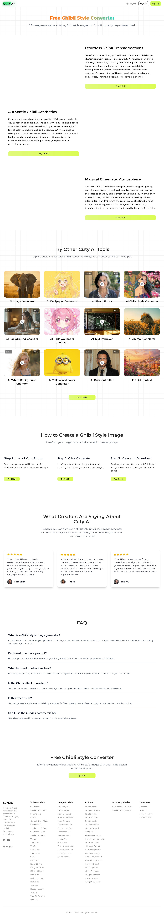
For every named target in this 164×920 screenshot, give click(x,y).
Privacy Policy (146, 814)
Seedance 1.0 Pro (37, 835)
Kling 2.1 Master (37, 871)
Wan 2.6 (34, 892)
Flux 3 (33, 817)
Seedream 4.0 (64, 835)
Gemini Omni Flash (39, 821)
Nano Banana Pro (66, 817)
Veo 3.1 (33, 839)
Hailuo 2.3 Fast (36, 878)
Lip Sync (89, 832)
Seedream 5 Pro (65, 828)
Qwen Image (63, 857)
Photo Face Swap (93, 835)
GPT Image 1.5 (64, 810)
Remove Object (92, 864)
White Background (93, 860)
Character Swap (92, 824)
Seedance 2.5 (36, 807)
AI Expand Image (92, 853)
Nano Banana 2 (64, 814)
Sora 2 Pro (35, 853)
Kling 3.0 (34, 860)
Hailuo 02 (34, 882)
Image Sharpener (93, 882)
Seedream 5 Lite (65, 824)
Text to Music (91, 821)
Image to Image (92, 810)
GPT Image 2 (63, 807)
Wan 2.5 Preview (37, 896)
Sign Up (155, 3)
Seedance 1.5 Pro (37, 832)
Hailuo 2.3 (34, 875)
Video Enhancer (92, 871)
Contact (143, 807)
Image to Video (92, 817)
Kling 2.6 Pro (36, 864)
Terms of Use (145, 817)
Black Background (93, 857)
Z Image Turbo (64, 853)
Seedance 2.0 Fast (38, 828)
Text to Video (91, 814)
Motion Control (92, 828)
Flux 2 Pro (62, 839)
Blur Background (93, 849)
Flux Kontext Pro (65, 849)
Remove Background (94, 839)
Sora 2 (33, 857)
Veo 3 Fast (35, 849)
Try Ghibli (120, 86)
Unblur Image (91, 878)
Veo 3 (32, 846)
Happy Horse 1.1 (37, 889)
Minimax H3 (35, 814)
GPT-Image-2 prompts (122, 807)
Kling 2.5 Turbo (37, 867)
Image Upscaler (92, 842)
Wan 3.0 (34, 885)
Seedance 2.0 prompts (122, 810)
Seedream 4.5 (64, 832)
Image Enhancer (92, 875)
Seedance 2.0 (36, 824)
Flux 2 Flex (62, 842)
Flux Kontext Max (65, 846)
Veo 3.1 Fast (35, 842)
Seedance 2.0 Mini (38, 810)
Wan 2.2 (33, 900)
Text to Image (91, 807)
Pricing (143, 810)
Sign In (143, 3)
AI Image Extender (93, 846)
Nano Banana (64, 821)
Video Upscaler (92, 867)
